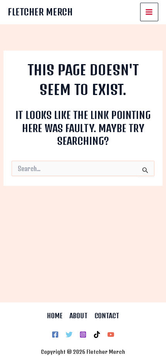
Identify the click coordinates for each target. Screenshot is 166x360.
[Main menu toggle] (149, 12)
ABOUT (78, 315)
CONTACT (107, 315)
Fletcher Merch (40, 11)
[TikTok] (96, 334)
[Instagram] (83, 334)
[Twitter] (69, 334)
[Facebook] (55, 334)
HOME (55, 315)
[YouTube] (110, 334)
